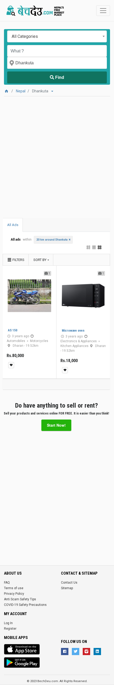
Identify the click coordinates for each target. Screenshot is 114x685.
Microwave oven (73, 330)
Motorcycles (39, 341)
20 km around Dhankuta (52, 239)
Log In (8, 623)
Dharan (18, 346)
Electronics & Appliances (79, 341)
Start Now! (56, 425)
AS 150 (12, 330)
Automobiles (16, 341)
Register (10, 628)
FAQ (7, 582)
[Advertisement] (57, 153)
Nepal (20, 91)
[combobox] (57, 36)
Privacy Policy (14, 594)
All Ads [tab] (12, 225)
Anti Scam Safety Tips (20, 599)
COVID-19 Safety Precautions (25, 605)
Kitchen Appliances (74, 346)
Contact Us (69, 582)
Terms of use (13, 588)
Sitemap (67, 588)
